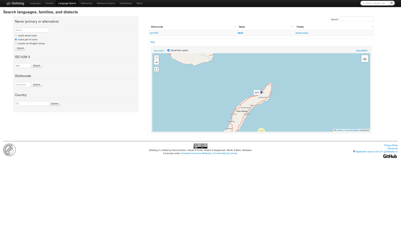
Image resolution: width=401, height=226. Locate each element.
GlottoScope (126, 3)
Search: (335, 19)
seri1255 (154, 32)
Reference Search (106, 3)
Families (49, 3)
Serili (240, 32)
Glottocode (157, 26)
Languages (35, 3)
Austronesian (301, 32)
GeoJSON (361, 50)
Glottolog (17, 3)
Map (153, 41)
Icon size (158, 50)
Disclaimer (393, 148)
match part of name (27, 39)
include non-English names (31, 43)
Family (300, 26)
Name (242, 26)
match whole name (27, 35)
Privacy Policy (391, 145)
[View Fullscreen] (156, 69)
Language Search (67, 3)
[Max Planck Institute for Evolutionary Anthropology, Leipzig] (9, 149)
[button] (261, 92)
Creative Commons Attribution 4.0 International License (209, 153)
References (86, 3)
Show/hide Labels (179, 50)
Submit (20, 48)
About (139, 3)
